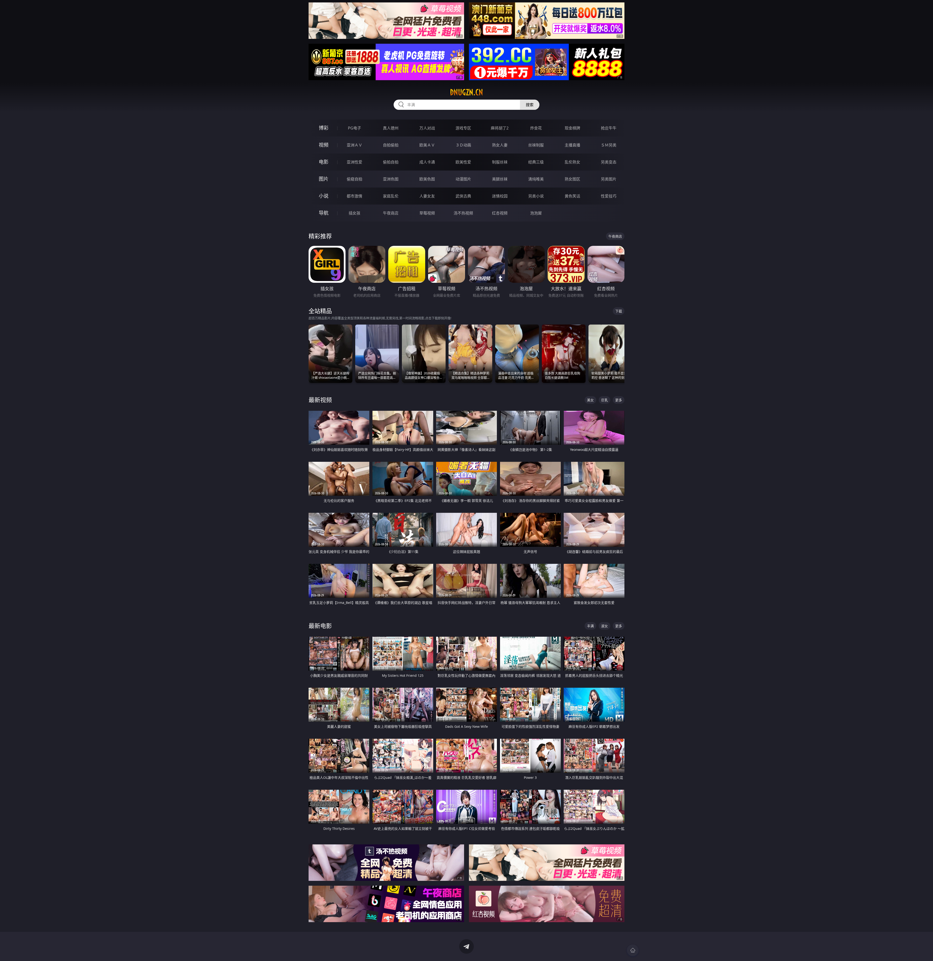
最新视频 (320, 400)
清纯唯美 (536, 179)
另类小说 (536, 196)
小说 (323, 196)
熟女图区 (572, 179)
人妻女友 (427, 196)
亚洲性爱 (354, 162)
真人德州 (390, 128)
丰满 (590, 626)
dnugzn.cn (466, 92)
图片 (323, 179)
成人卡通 (427, 162)
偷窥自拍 (354, 179)
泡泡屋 (536, 213)
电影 (323, 162)
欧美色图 (427, 179)
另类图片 (608, 179)
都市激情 (354, 196)
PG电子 (354, 128)
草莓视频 (427, 213)
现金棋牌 (572, 128)
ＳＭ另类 (608, 145)
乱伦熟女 (572, 162)
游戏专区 (463, 128)
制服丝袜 (500, 162)
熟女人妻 (500, 145)
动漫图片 (463, 179)
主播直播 (572, 145)
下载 (618, 311)
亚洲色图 (390, 179)
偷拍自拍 (390, 162)
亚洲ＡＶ (354, 145)
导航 (323, 213)
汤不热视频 (463, 213)
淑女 (604, 626)
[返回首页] (633, 950)
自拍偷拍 (390, 145)
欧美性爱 (463, 162)
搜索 (530, 104)
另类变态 (608, 162)
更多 (618, 400)
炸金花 (536, 128)
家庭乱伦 (390, 196)
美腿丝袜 (500, 179)
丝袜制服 (536, 145)
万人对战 (427, 128)
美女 (590, 400)
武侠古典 (463, 196)
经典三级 (536, 162)
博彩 (323, 128)
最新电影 (320, 626)
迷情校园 (500, 196)
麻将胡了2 (500, 128)
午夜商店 (390, 213)
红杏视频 (500, 213)
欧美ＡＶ (427, 145)
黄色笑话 (572, 196)
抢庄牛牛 (608, 128)
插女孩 (354, 213)
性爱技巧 (608, 196)
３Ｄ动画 (463, 145)
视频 (323, 145)
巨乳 (604, 400)
